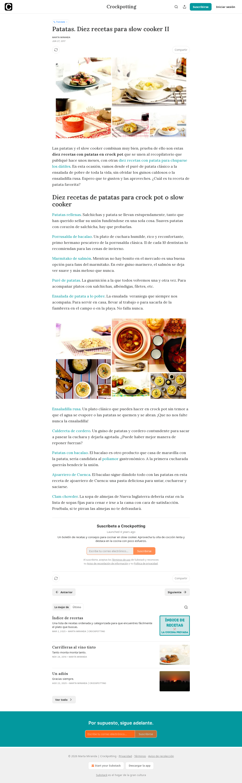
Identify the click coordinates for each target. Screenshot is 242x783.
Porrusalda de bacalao (72, 236)
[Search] (176, 7)
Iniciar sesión (225, 7)
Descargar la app (139, 765)
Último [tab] (77, 607)
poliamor (110, 458)
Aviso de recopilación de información (107, 563)
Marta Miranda (61, 37)
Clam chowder (65, 496)
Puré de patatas (66, 280)
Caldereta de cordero (71, 430)
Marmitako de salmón (71, 258)
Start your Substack (108, 765)
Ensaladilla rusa (66, 408)
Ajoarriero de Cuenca (71, 474)
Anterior (66, 592)
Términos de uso (121, 559)
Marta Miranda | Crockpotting (86, 631)
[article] (121, 627)
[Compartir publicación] (184, 7)
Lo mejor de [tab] (61, 607)
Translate (60, 21)
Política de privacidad (146, 563)
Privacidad (125, 756)
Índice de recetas (67, 618)
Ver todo (61, 700)
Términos (140, 756)
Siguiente (175, 592)
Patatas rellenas (66, 214)
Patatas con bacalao (70, 452)
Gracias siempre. (63, 679)
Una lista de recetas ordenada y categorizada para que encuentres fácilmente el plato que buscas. (102, 625)
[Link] (47, 201)
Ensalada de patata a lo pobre (78, 296)
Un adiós (60, 673)
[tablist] (67, 607)
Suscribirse (201, 7)
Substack (101, 775)
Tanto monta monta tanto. (69, 652)
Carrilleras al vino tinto (74, 647)
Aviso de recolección (161, 756)
